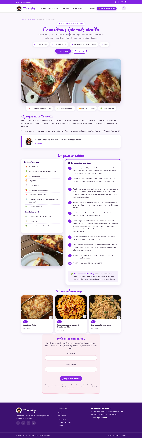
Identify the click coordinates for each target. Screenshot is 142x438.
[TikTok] (125, 2)
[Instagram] (118, 2)
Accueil (43, 8)
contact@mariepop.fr (24, 2)
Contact (92, 8)
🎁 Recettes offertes (107, 8)
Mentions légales (113, 435)
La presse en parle (79, 8)
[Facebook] (115, 2)
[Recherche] (124, 8)
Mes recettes (53, 8)
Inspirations (66, 8)
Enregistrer (64, 51)
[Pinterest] (122, 2)
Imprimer (80, 51)
